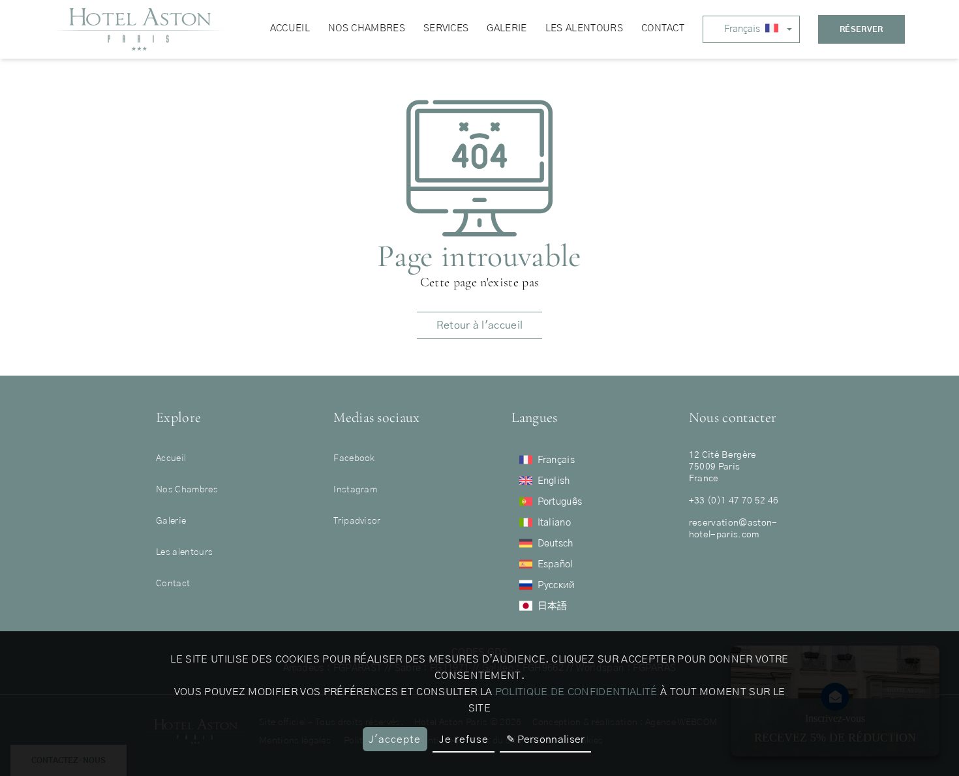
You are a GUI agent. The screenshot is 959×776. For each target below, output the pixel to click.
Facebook (354, 458)
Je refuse (464, 739)
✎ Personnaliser (545, 739)
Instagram (355, 489)
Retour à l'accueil (479, 325)
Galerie (171, 521)
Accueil (171, 458)
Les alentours (184, 552)
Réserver (861, 29)
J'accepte (395, 739)
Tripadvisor (357, 521)
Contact (173, 583)
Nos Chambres (187, 489)
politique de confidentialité (576, 692)
